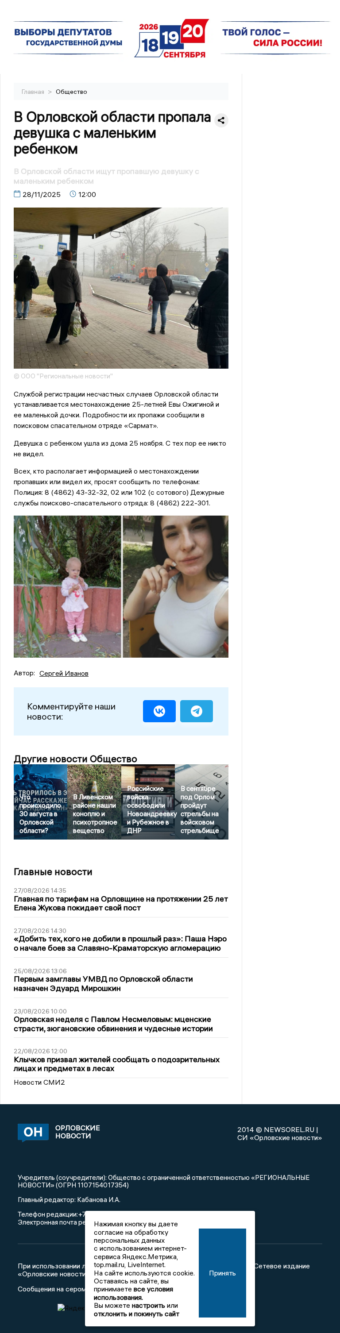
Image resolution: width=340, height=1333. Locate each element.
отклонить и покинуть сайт (136, 1313)
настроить (148, 1305)
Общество (71, 92)
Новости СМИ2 (39, 1082)
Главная (34, 92)
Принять (222, 1272)
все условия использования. (133, 1292)
